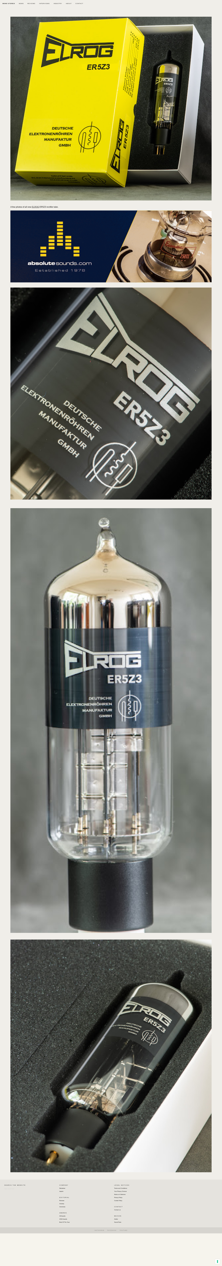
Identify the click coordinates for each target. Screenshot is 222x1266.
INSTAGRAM (99, 1230)
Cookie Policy (118, 1200)
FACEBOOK (111, 1230)
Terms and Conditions (120, 1188)
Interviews (62, 1206)
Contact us (117, 1210)
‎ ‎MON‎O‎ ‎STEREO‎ (8, 3)
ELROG (35, 207)
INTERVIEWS (44, 3)
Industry (61, 1203)
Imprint (61, 1191)
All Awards (62, 1216)
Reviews (61, 1200)
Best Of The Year (64, 1222)
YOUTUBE (124, 1230)
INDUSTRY (58, 3)
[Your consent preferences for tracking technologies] (217, 1261)
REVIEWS (31, 3)
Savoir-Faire (117, 1222)
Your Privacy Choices (120, 1191)
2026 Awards (63, 1219)
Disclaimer (62, 1188)
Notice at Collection (120, 1194)
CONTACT (79, 3)
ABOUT (69, 3)
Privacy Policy (118, 1197)
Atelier (116, 1219)
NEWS (21, 3)
